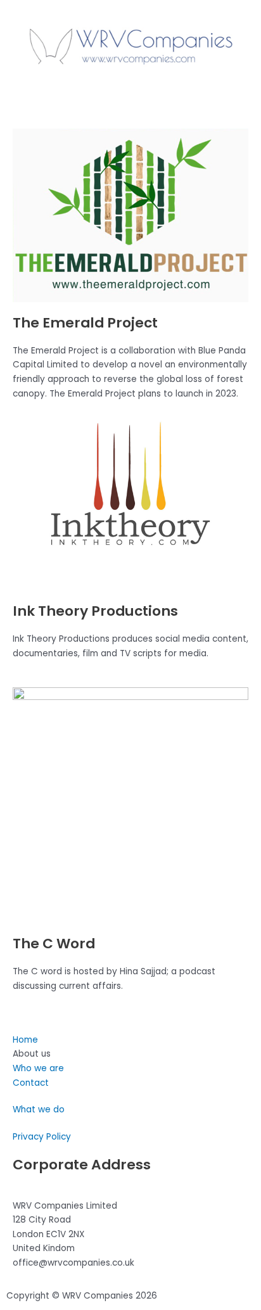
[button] (130, 96)
